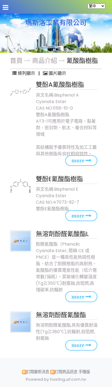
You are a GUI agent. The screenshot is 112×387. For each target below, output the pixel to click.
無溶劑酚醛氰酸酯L (62, 234)
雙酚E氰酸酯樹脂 (59, 179)
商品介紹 (45, 60)
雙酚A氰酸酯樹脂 (60, 84)
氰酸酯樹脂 (82, 60)
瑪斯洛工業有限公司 (55, 23)
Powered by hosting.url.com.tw (56, 379)
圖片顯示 (57, 73)
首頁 (16, 60)
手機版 (84, 371)
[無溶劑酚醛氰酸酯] (21, 322)
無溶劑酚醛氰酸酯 (61, 315)
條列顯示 (26, 73)
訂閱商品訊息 (66, 371)
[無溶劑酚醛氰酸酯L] (21, 241)
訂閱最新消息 (37, 371)
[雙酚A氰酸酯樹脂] (21, 91)
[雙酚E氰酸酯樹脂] (21, 186)
